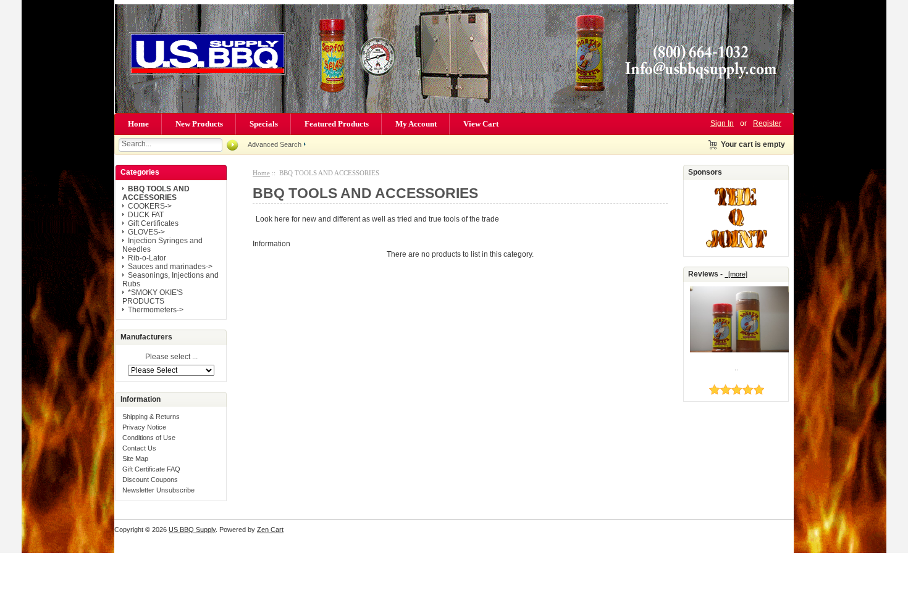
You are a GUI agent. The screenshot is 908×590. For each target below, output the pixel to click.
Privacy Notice (144, 427)
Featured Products (337, 123)
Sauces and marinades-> (170, 266)
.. (736, 368)
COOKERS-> (150, 206)
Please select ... (171, 357)
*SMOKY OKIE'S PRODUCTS (152, 296)
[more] (736, 274)
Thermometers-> (155, 309)
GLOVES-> (146, 232)
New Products (199, 123)
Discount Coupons (150, 479)
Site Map (135, 458)
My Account (416, 123)
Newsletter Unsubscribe (158, 490)
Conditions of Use (148, 437)
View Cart (480, 123)
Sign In (722, 123)
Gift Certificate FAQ (151, 469)
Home (138, 123)
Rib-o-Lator (147, 258)
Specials (264, 123)
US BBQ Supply (192, 529)
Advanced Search (274, 144)
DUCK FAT (146, 214)
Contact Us (139, 448)
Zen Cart (270, 529)
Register (767, 123)
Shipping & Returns (151, 416)
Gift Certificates (153, 223)
